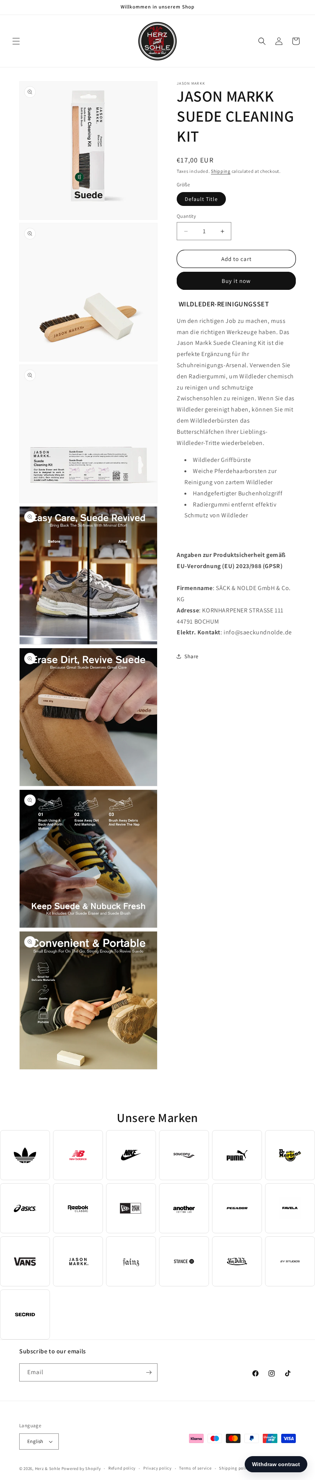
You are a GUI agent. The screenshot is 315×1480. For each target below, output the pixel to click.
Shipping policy (235, 1468)
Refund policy (122, 1468)
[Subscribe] (148, 1372)
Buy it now (236, 280)
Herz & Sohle (47, 1468)
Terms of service (195, 1468)
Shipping (220, 171)
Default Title (201, 199)
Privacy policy (157, 1468)
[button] (16, 41)
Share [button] (191, 656)
